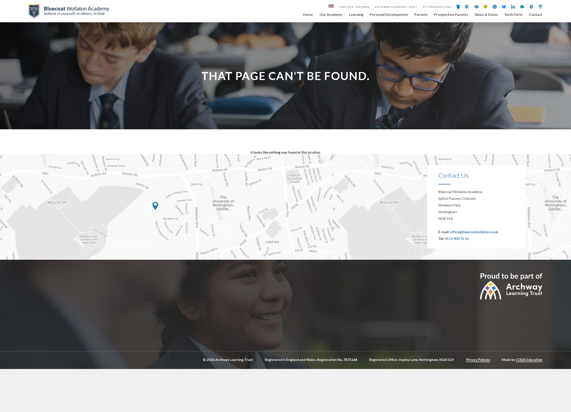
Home (308, 14)
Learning (356, 14)
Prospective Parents (451, 14)
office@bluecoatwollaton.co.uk (474, 232)
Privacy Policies (478, 360)
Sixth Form (513, 14)
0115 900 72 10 (457, 238)
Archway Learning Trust (396, 7)
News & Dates (486, 14)
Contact (535, 14)
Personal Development (389, 14)
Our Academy (330, 14)
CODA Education (529, 360)
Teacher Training (354, 7)
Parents (421, 14)
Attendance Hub (437, 7)
